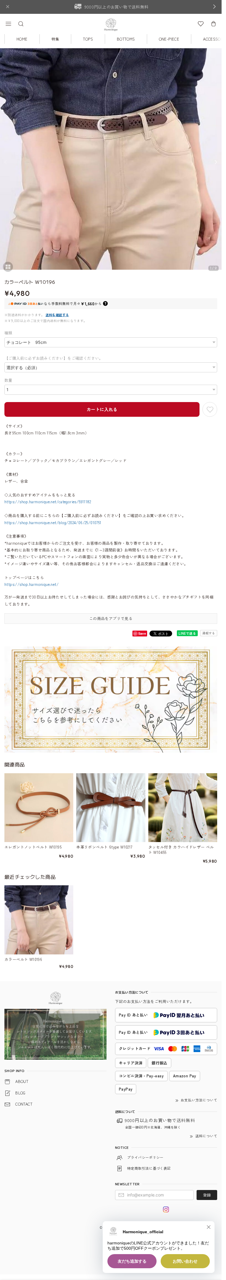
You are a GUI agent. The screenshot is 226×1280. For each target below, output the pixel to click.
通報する (208, 633)
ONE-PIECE (169, 39)
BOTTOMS (126, 39)
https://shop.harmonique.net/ (31, 584)
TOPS (88, 39)
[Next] (215, 162)
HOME (22, 39)
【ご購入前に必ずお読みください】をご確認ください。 (53, 358)
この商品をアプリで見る (110, 618)
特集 (55, 39)
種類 (8, 333)
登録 (207, 1195)
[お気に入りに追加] (210, 409)
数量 (8, 380)
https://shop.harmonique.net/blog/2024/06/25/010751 (53, 522)
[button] (8, 23)
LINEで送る (187, 633)
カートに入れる (102, 409)
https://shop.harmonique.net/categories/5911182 (47, 501)
